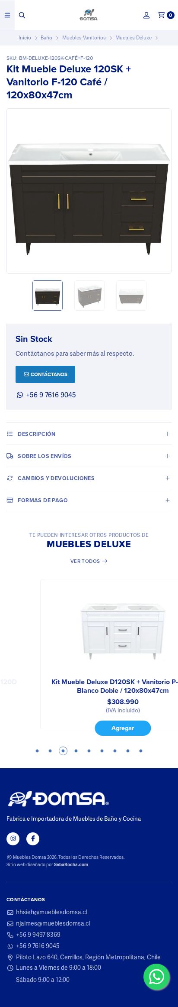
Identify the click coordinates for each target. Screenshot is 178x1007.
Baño (46, 38)
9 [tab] (141, 751)
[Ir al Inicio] (89, 15)
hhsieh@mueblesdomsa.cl (51, 913)
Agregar (89, 727)
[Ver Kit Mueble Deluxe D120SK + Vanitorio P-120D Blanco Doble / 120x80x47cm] (89, 629)
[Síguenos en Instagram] (12, 838)
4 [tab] (76, 751)
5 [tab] (89, 751)
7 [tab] (115, 751)
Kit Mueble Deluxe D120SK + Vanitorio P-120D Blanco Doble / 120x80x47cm (89, 686)
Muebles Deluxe (133, 38)
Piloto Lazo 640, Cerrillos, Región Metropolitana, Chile (88, 958)
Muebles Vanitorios (84, 38)
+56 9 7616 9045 (38, 946)
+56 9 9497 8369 (38, 935)
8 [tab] (128, 751)
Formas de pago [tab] (43, 500)
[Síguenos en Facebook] (32, 838)
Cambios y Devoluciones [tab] (56, 478)
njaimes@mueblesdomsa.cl (53, 924)
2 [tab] (50, 751)
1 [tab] (37, 751)
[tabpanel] (89, 657)
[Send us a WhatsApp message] (156, 977)
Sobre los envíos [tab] (44, 456)
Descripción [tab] (36, 434)
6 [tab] (102, 751)
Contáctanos (48, 374)
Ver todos (86, 561)
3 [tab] (63, 751)
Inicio (25, 38)
